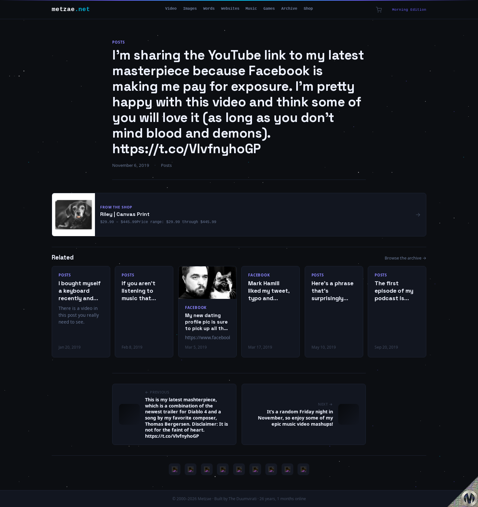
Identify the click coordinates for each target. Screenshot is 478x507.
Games (269, 9)
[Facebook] (271, 469)
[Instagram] (190, 469)
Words (209, 9)
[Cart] (378, 9)
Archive (289, 9)
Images (190, 9)
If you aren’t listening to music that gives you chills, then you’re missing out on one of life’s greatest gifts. (143, 291)
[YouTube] (174, 469)
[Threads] (287, 469)
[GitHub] (223, 469)
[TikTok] (255, 469)
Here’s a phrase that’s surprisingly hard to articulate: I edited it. (332, 291)
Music (251, 9)
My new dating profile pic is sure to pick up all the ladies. (206, 321)
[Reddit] (303, 469)
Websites (230, 9)
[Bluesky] (207, 469)
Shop (308, 9)
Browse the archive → (405, 258)
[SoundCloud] (239, 469)
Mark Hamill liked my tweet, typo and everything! (268, 291)
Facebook (195, 307)
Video (171, 9)
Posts (118, 42)
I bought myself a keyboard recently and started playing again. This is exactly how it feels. (80, 291)
